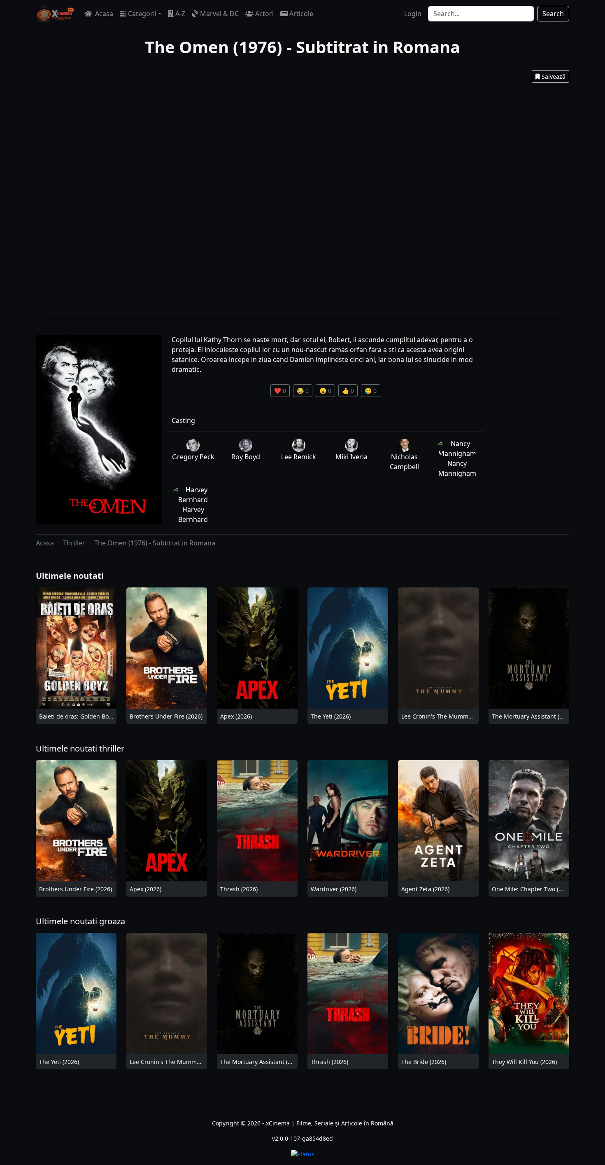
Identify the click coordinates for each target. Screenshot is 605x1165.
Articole (301, 13)
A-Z (180, 13)
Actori (264, 13)
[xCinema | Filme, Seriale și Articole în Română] (55, 13)
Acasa (103, 13)
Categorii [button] (142, 13)
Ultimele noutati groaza (80, 921)
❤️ (280, 391)
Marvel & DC (219, 13)
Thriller (74, 542)
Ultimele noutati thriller (80, 748)
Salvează (553, 76)
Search (553, 13)
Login (412, 13)
